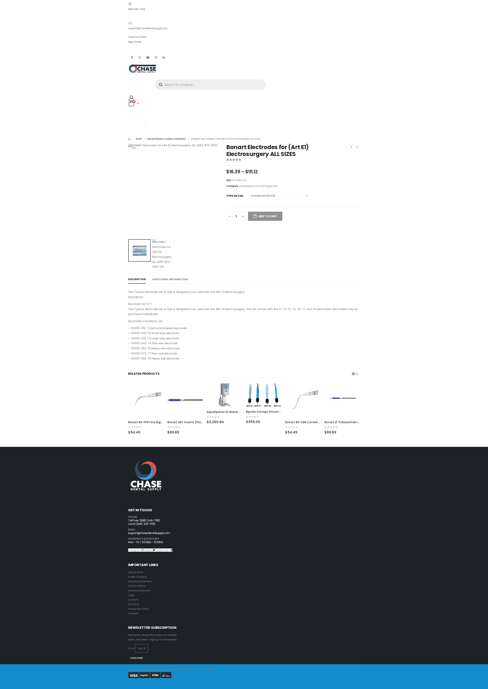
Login (131, 595)
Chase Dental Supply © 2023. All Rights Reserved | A (159, 669)
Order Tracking (137, 577)
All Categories (143, 114)
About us (156, 121)
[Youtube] (148, 57)
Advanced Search (139, 590)
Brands (200, 121)
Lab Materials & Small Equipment (258, 186)
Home (136, 121)
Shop (179, 121)
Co (195, 669)
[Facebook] (132, 57)
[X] (140, 57)
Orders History (137, 586)
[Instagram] (156, 57)
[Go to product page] (146, 400)
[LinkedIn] (164, 57)
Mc (191, 669)
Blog (238, 121)
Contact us (260, 121)
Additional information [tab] (170, 279)
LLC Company (205, 669)
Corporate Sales (138, 609)
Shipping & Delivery (140, 581)
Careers (133, 599)
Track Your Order (137, 37)
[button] (129, 191)
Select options (196, 388)
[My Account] (131, 98)
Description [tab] (137, 279)
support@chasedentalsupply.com (149, 533)
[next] (357, 147)
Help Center (135, 41)
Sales (219, 121)
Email (131, 648)
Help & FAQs (135, 572)
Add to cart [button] (157, 388)
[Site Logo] (142, 69)
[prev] (351, 147)
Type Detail (234, 196)
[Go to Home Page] (129, 139)
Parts (283, 121)
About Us (133, 604)
